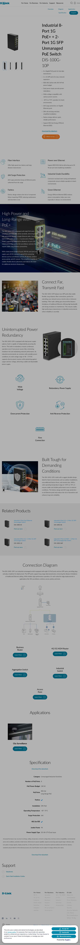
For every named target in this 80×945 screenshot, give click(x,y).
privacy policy (12, 932)
